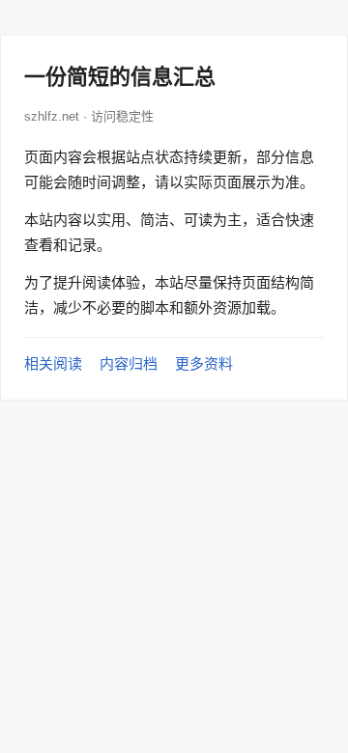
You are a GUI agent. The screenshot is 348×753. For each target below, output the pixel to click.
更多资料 (204, 363)
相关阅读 (53, 363)
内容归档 (129, 363)
